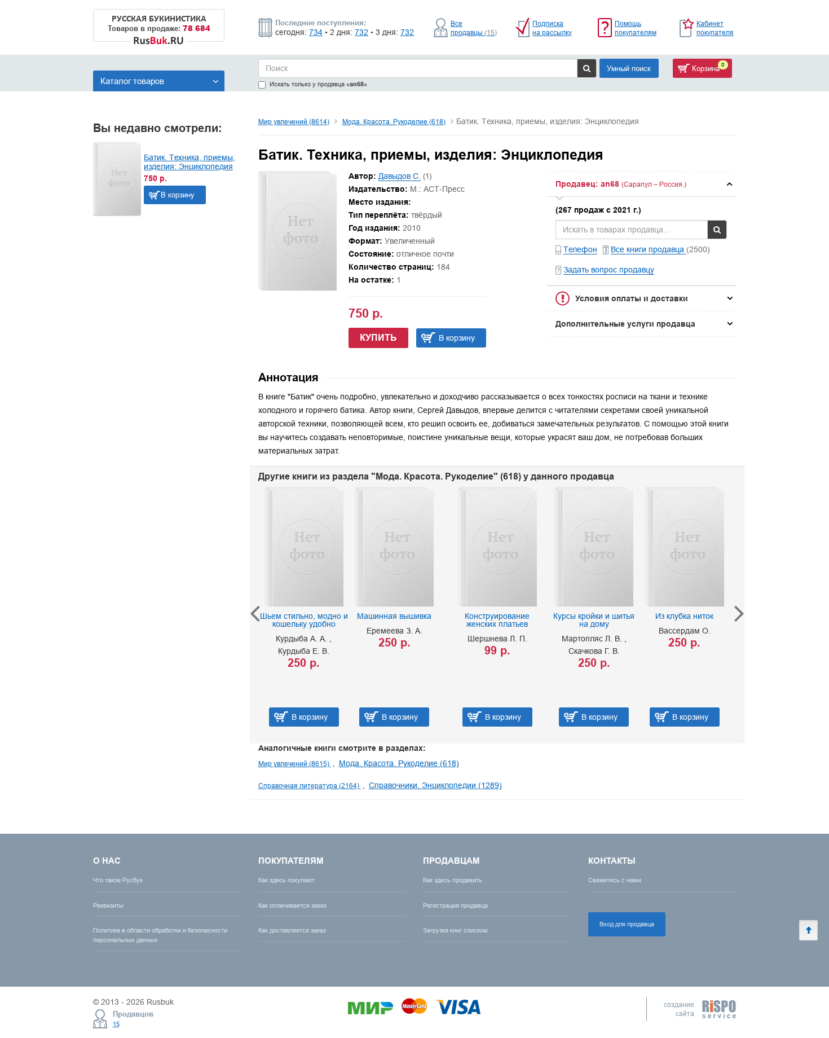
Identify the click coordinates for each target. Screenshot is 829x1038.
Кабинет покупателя (715, 28)
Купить (378, 337)
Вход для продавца (626, 924)
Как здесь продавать (452, 880)
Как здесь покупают (286, 880)
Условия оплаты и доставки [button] (631, 298)
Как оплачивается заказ (292, 905)
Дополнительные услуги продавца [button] (625, 323)
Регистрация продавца (455, 905)
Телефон (580, 249)
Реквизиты (108, 905)
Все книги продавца (648, 249)
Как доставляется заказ (292, 930)
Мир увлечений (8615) (294, 763)
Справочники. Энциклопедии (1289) (435, 785)
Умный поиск (629, 68)
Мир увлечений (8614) (293, 121)
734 (316, 32)
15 (116, 1024)
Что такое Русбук (118, 880)
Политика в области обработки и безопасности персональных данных (160, 935)
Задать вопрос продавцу (608, 269)
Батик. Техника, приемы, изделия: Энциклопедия (189, 162)
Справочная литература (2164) (309, 785)
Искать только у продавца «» (318, 84)
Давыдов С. (399, 176)
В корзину (178, 194)
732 (361, 32)
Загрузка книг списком (455, 930)
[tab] (641, 183)
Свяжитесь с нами (614, 880)
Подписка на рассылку (552, 28)
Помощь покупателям (635, 28)
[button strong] (641, 183)
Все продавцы (474, 28)
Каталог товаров (132, 81)
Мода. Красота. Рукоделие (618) (394, 121)
